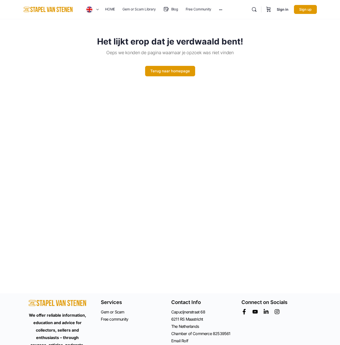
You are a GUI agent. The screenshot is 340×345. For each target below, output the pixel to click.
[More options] (221, 9)
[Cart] (268, 9)
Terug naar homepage (170, 71)
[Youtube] (255, 311)
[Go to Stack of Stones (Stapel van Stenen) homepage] (48, 9)
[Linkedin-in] (266, 311)
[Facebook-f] (244, 311)
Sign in (282, 9)
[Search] (254, 9)
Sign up (305, 9)
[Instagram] (277, 311)
